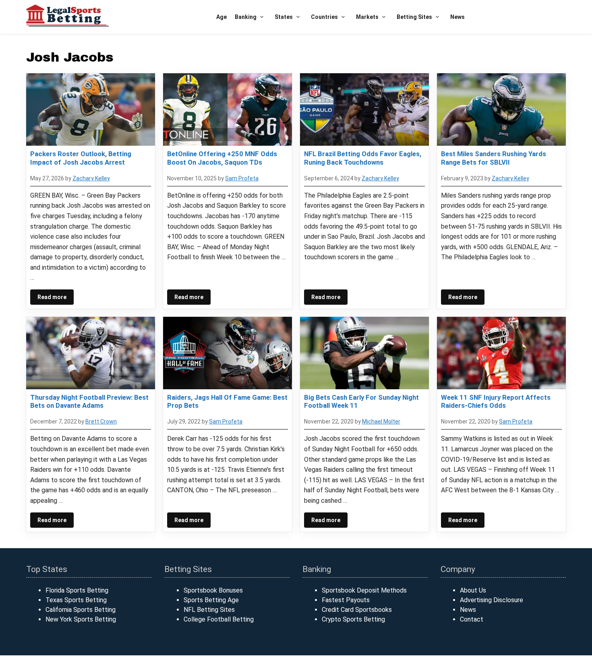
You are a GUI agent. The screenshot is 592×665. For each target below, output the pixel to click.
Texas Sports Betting (76, 600)
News (457, 17)
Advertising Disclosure (491, 600)
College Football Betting (219, 619)
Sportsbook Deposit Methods (364, 590)
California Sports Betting (81, 609)
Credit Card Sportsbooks (357, 609)
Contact (471, 619)
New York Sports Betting (81, 619)
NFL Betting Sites (209, 609)
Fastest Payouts (346, 600)
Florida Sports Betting (77, 590)
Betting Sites (414, 17)
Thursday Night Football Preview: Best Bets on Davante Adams (89, 401)
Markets (367, 17)
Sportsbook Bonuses (213, 590)
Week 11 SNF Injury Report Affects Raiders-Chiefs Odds (496, 401)
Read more (51, 297)
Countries (324, 17)
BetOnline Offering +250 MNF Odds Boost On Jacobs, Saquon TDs (222, 158)
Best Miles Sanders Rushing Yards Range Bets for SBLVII (493, 158)
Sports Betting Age (211, 600)
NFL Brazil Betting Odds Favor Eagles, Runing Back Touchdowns (362, 158)
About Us (473, 590)
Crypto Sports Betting (353, 619)
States (284, 17)
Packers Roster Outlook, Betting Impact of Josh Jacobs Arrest (80, 158)
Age (221, 17)
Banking (246, 17)
